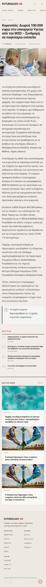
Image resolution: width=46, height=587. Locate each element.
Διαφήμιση (28, 543)
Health (10, 20)
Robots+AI (32, 10)
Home (4, 20)
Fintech (6, 547)
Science (20, 10)
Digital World (7, 10)
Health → (41, 383)
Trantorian (8, 44)
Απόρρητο (27, 547)
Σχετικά (27, 535)
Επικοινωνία (28, 539)
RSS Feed (7, 569)
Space (6, 551)
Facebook (7, 560)
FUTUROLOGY (12, 3)
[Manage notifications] (40, 582)
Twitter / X (7, 564)
